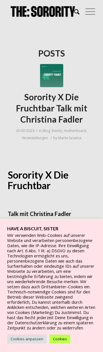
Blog (46, 130)
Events (57, 130)
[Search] (74, 11)
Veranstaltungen (35, 137)
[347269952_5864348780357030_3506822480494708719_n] (51, 75)
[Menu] (87, 11)
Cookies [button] (60, 338)
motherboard (75, 130)
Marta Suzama (69, 137)
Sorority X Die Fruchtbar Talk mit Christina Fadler (51, 108)
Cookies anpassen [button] (27, 338)
